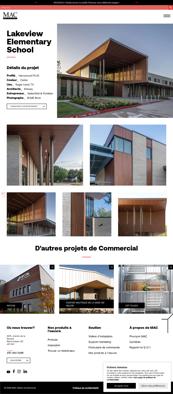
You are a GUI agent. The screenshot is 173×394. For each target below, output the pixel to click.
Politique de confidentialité (86, 388)
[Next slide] (136, 2)
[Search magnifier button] (170, 7)
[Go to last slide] (36, 2)
